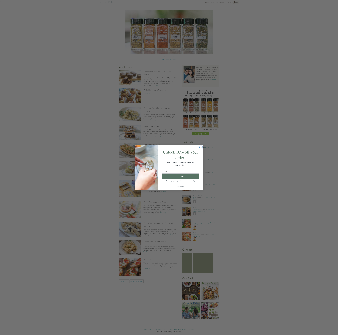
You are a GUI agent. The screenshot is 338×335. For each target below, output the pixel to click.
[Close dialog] (201, 147)
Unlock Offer (180, 177)
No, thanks (180, 186)
